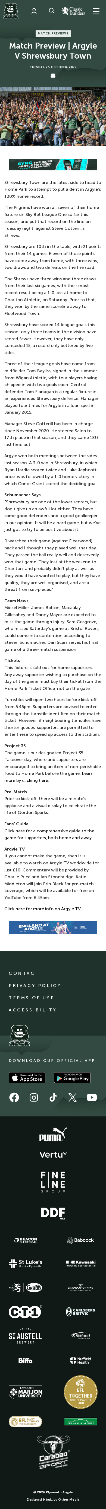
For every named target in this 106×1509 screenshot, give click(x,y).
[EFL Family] (25, 1421)
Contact (24, 973)
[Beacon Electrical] (25, 1240)
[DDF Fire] (53, 1212)
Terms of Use (32, 997)
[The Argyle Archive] (81, 1421)
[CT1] (25, 1311)
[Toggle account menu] (34, 11)
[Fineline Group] (53, 1182)
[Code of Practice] (81, 1392)
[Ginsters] (25, 1287)
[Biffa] (25, 1360)
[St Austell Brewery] (25, 1336)
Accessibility (33, 1010)
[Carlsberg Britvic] (81, 1311)
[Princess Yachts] (81, 1287)
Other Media (68, 1499)
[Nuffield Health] (81, 1361)
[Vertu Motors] (53, 1154)
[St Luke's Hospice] (25, 1263)
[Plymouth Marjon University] (25, 1392)
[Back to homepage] (11, 11)
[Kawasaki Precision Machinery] (81, 1263)
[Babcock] (81, 1240)
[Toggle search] (51, 11)
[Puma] (53, 1134)
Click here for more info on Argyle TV (42, 908)
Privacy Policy (35, 985)
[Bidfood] (81, 1336)
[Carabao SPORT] (53, 1452)
